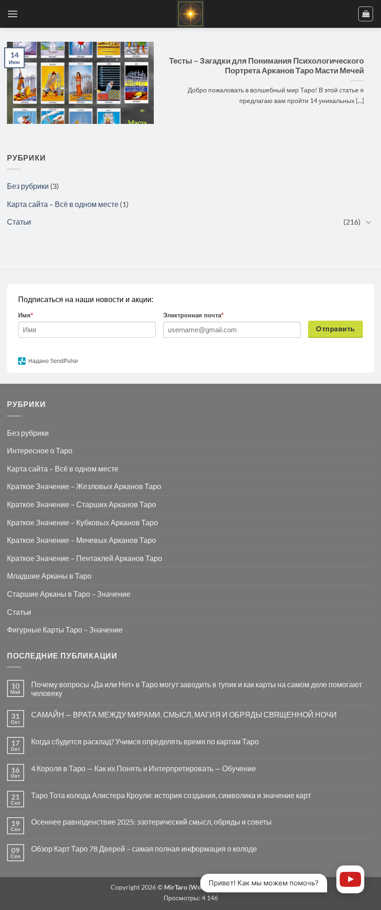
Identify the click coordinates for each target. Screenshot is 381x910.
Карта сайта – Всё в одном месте (62, 204)
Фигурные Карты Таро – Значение (65, 629)
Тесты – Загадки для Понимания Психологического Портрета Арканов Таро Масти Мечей (266, 66)
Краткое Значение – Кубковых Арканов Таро (82, 522)
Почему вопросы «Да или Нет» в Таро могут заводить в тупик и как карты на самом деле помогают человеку (196, 688)
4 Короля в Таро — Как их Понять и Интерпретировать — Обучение (143, 768)
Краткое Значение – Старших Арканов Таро (81, 504)
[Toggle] (368, 221)
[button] (12, 13)
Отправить (335, 329)
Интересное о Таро (39, 450)
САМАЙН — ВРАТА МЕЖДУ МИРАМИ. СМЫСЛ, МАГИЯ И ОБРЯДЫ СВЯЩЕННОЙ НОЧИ (184, 714)
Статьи (19, 221)
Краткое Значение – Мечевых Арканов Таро (81, 540)
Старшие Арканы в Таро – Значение (69, 593)
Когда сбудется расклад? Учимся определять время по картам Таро (145, 741)
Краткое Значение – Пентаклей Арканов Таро (84, 558)
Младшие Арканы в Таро (49, 575)
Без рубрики (28, 185)
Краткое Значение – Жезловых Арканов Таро (84, 486)
